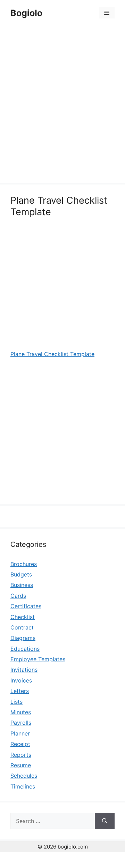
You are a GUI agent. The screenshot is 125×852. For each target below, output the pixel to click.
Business (21, 584)
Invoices (21, 680)
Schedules (23, 775)
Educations (25, 648)
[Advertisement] (62, 105)
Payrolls (20, 722)
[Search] (105, 821)
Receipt (20, 743)
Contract (22, 627)
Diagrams (22, 637)
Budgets (21, 574)
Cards (18, 595)
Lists (16, 701)
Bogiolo (26, 13)
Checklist (22, 616)
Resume (20, 765)
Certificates (25, 606)
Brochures (23, 563)
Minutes (20, 712)
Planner (20, 733)
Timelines (22, 786)
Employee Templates (37, 659)
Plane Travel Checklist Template (52, 353)
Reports (20, 754)
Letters (19, 690)
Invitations (24, 669)
